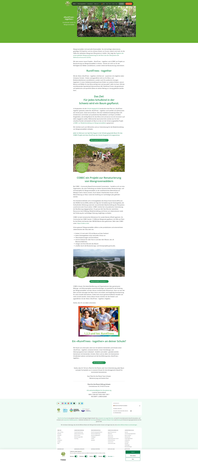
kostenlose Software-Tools (107, 420)
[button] (74, 3)
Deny (133, 459)
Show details (110, 456)
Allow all (132, 452)
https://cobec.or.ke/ (83, 223)
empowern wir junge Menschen (105, 418)
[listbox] (127, 405)
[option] (126, 405)
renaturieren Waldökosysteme (70, 420)
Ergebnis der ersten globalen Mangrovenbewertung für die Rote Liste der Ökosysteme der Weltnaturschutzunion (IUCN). (98, 55)
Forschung (92, 420)
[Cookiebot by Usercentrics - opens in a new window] (63, 460)
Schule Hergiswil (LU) (93, 108)
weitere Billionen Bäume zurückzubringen (127, 425)
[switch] (86, 456)
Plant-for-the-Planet (62, 418)
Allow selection (133, 455)
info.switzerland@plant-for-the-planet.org (99, 390)
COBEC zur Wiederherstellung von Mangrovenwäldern (90, 123)
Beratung (119, 420)
